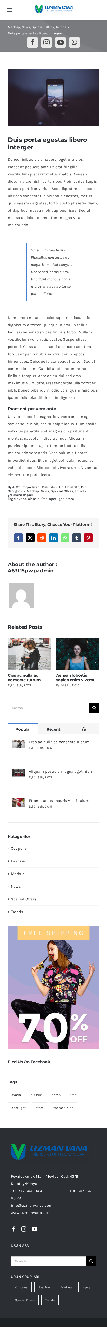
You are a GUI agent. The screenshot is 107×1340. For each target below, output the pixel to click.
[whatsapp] (74, 42)
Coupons (19, 848)
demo (56, 1095)
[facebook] (32, 42)
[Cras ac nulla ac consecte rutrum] (18, 743)
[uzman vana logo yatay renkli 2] (54, 7)
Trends (80, 491)
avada (21, 499)
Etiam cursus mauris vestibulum (59, 800)
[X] (30, 537)
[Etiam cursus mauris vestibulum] (18, 802)
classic (34, 499)
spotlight (56, 499)
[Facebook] (18, 537)
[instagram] (46, 42)
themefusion (63, 1108)
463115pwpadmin (25, 487)
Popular (23, 729)
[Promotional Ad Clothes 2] (53, 927)
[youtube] (60, 42)
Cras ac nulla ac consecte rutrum (59, 742)
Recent (53, 729)
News (45, 491)
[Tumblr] (76, 537)
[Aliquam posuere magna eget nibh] (18, 772)
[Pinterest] (88, 537)
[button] (12, 662)
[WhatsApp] (65, 537)
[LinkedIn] (53, 537)
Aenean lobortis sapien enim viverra (20, 677)
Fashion (18, 861)
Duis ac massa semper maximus (66, 677)
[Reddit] (42, 537)
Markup (33, 491)
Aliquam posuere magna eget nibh (60, 771)
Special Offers (62, 491)
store (70, 499)
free (44, 499)
